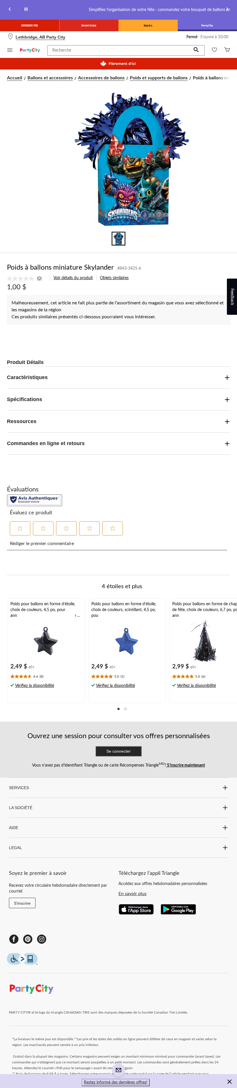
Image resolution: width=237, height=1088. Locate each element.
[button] (196, 50)
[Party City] (207, 25)
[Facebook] (13, 939)
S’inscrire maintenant (185, 765)
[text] (46, 677)
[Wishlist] (214, 50)
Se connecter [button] (118, 751)
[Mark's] (148, 25)
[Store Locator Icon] (10, 37)
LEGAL (15, 847)
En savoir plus (132, 893)
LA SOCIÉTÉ (20, 807)
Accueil (14, 78)
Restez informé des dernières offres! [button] (115, 1082)
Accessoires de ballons (101, 78)
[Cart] (227, 50)
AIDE (13, 827)
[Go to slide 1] (118, 239)
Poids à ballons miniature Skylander (60, 267)
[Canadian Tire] (29, 25)
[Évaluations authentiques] (34, 500)
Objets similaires (114, 278)
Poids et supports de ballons (159, 78)
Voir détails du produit (73, 278)
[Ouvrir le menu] (10, 51)
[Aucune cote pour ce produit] (22, 278)
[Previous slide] (10, 10)
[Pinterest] (27, 939)
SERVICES (19, 787)
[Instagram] (41, 939)
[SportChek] (88, 25)
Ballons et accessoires (50, 78)
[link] (26, 278)
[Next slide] (227, 10)
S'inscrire (22, 903)
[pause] (26, 10)
